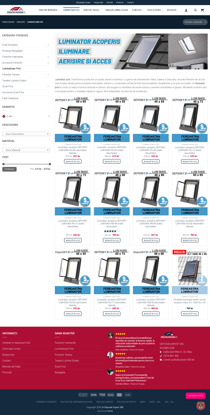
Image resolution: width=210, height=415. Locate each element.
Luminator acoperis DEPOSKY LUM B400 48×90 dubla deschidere (112, 224)
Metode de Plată (11, 366)
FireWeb (110, 411)
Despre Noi (98, 2)
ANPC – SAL (155, 402)
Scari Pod (136, 10)
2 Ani (9, 116)
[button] (186, 10)
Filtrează (9, 169)
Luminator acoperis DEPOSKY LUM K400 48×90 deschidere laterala (151, 302)
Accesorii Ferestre (12, 62)
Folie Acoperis (154, 10)
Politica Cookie (104, 402)
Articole (110, 2)
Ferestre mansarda (48, 10)
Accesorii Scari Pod (13, 92)
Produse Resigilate (12, 50)
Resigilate (172, 10)
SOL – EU (169, 402)
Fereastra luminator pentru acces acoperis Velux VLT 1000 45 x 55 (189, 301)
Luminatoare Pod (71, 10)
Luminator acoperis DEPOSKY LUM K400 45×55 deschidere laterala (72, 302)
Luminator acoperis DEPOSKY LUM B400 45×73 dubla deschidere (189, 150)
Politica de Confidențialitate (76, 402)
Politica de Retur (126, 402)
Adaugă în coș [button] (73, 161)
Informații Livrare (83, 2)
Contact (130, 2)
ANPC (142, 402)
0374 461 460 (170, 355)
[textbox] (25, 134)
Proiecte (119, 2)
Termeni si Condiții (46, 402)
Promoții (7, 372)
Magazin (21, 22)
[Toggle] (48, 45)
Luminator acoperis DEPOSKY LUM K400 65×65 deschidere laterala (72, 150)
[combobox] (26, 134)
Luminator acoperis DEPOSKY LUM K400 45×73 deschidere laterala (112, 302)
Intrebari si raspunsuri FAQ (16, 342)
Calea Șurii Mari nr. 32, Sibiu (176, 351)
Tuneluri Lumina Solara (116, 10)
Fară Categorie (10, 98)
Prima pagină (8, 22)
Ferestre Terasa (91, 10)
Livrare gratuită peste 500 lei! (178, 359)
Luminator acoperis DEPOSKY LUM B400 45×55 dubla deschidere (112, 150)
